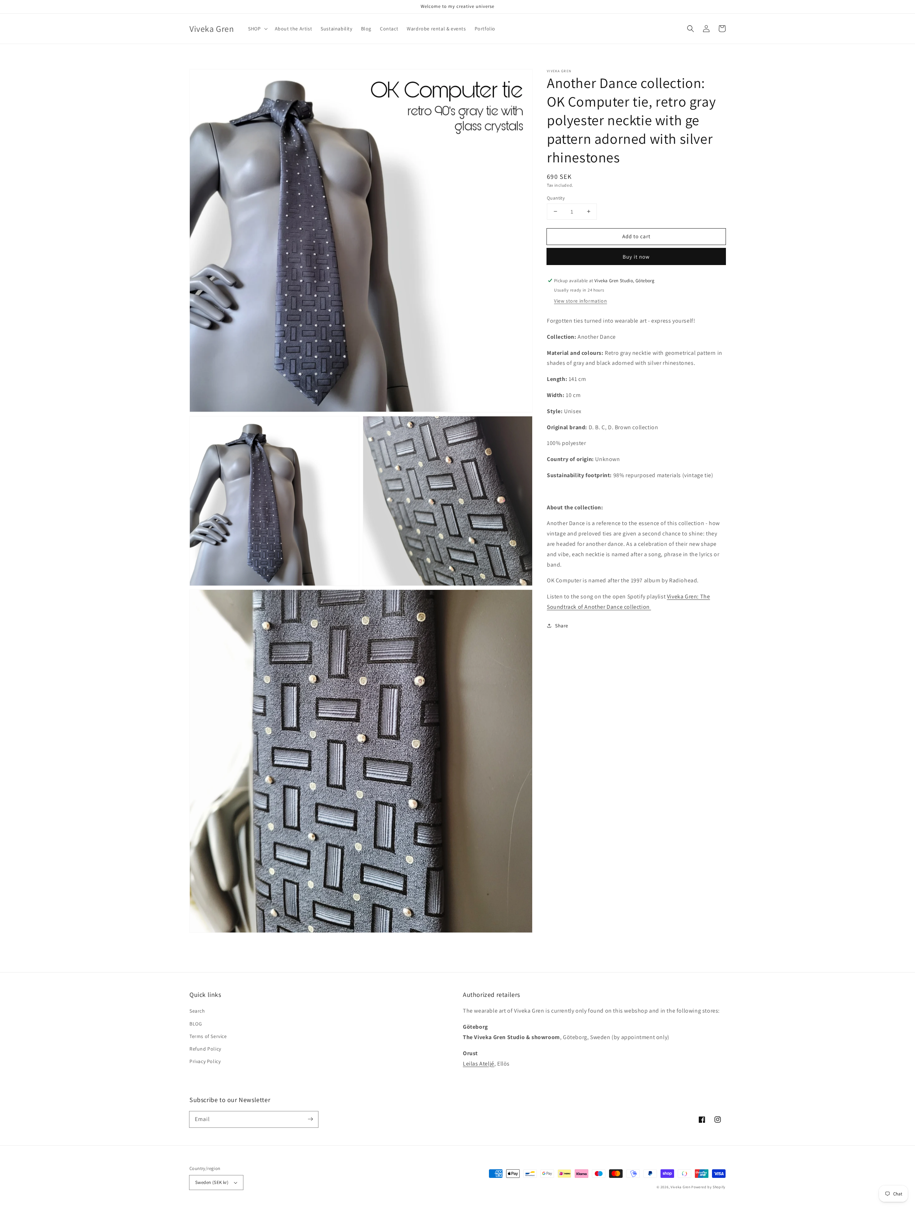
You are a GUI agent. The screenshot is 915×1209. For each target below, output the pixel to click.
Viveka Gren (681, 1187)
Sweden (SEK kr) (211, 1182)
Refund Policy (205, 1049)
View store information (580, 301)
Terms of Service (208, 1036)
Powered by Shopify (708, 1187)
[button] (690, 28)
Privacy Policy (205, 1061)
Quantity (556, 198)
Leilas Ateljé (478, 1063)
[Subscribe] (310, 1119)
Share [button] (561, 625)
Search (197, 1011)
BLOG (195, 1023)
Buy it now (636, 256)
